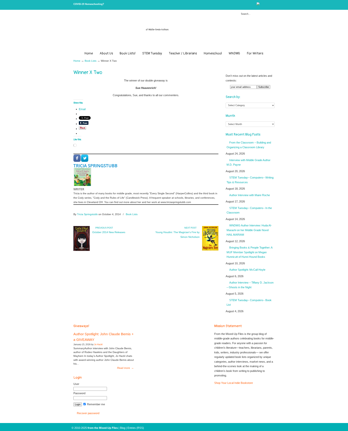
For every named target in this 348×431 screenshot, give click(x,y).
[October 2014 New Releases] (81, 250)
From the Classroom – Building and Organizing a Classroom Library (249, 145)
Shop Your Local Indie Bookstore (233, 382)
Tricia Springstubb (95, 166)
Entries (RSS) (135, 427)
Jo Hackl (98, 344)
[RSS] (273, 4)
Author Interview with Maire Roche (249, 195)
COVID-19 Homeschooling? (88, 4)
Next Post (191, 228)
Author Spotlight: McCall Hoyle (247, 269)
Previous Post (103, 228)
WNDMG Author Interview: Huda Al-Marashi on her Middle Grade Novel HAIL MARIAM (249, 230)
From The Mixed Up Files (174, 31)
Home (76, 60)
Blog (122, 427)
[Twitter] (261, 4)
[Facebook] (265, 4)
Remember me (95, 404)
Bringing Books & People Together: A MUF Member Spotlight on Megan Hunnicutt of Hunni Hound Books (250, 252)
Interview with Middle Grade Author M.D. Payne (248, 162)
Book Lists (90, 60)
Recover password (88, 413)
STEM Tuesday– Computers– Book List (249, 302)
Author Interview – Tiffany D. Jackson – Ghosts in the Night (250, 285)
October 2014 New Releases (108, 232)
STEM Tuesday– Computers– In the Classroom (249, 210)
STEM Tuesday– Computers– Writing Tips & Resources (250, 180)
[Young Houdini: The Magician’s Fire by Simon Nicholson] (210, 250)
